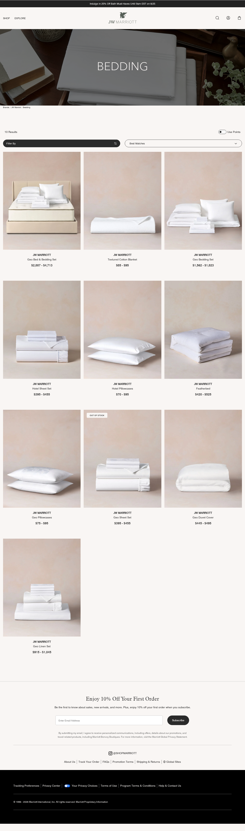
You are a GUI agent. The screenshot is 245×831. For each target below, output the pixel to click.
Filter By (11, 143)
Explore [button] (20, 18)
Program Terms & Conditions (137, 785)
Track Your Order (88, 761)
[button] (239, 17)
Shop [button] (6, 18)
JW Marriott (16, 107)
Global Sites (173, 761)
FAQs (106, 761)
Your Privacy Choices (84, 785)
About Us (69, 761)
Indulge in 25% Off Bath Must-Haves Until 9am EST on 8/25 (122, 3)
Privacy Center (51, 785)
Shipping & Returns (148, 761)
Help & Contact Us (170, 785)
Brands (6, 107)
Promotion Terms (123, 761)
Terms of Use (109, 785)
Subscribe (178, 720)
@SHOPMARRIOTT (124, 753)
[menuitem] (9, 18)
